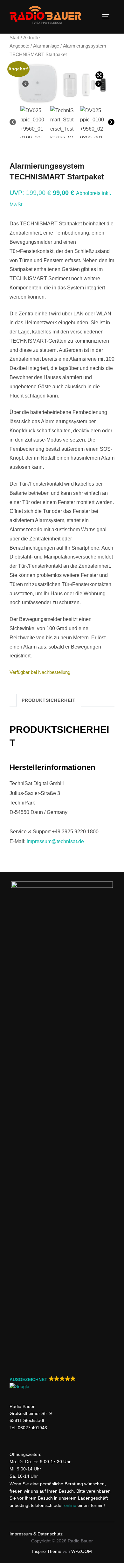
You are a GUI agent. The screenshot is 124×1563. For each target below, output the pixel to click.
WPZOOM (81, 1551)
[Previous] (25, 84)
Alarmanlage (46, 45)
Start (14, 37)
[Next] (98, 84)
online (70, 1505)
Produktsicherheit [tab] (49, 700)
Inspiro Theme (46, 1551)
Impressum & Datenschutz (36, 1533)
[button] (62, 1383)
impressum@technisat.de (55, 841)
